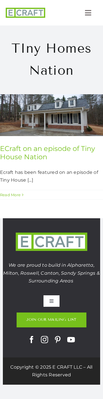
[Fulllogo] (25, 10)
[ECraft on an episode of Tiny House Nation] (51, 115)
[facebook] (31, 339)
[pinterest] (57, 339)
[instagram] (44, 339)
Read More (10, 194)
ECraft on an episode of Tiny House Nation (47, 152)
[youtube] (71, 339)
